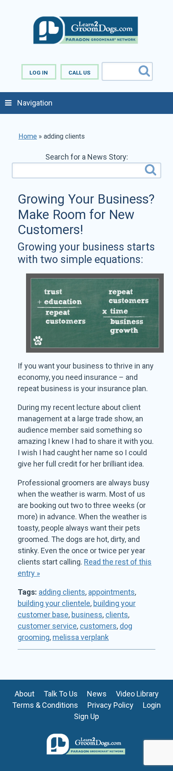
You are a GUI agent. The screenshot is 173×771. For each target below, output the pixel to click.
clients (116, 614)
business (86, 614)
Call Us (79, 73)
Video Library (137, 693)
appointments (111, 592)
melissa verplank (80, 637)
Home (27, 136)
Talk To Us (61, 693)
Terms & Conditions (45, 705)
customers (98, 625)
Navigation (34, 102)
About (24, 693)
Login (152, 705)
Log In (38, 73)
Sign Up (86, 716)
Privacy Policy (110, 705)
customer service (47, 625)
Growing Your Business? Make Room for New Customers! (86, 214)
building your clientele (54, 603)
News (97, 693)
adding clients (62, 592)
